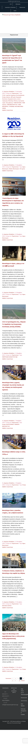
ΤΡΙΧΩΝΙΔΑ (11, 106)
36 (19, 680)
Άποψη (4, 97)
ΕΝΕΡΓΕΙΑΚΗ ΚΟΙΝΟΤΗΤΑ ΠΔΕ (9, 357)
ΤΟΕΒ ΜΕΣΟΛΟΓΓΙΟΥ (12, 104)
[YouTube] (11, 696)
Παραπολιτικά (15, 93)
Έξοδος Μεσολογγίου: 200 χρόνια (17, 168)
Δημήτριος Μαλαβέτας (9, 91)
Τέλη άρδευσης (9, 102)
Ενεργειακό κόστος (12, 99)
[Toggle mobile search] (22, 14)
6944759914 (5, 700)
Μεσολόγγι (10, 100)
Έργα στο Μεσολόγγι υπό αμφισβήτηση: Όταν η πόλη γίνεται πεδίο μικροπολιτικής (13, 636)
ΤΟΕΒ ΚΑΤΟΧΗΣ (18, 102)
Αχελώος (8, 97)
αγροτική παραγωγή (11, 95)
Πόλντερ (16, 100)
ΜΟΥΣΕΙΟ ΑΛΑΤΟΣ (6, 605)
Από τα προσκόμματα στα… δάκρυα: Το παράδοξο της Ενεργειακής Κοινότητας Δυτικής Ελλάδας (13, 324)
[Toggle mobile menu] (25, 14)
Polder (4, 95)
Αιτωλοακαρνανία (20, 95)
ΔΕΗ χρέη (13, 97)
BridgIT (19, 723)
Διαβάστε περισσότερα (7, 110)
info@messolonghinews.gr (14, 1)
